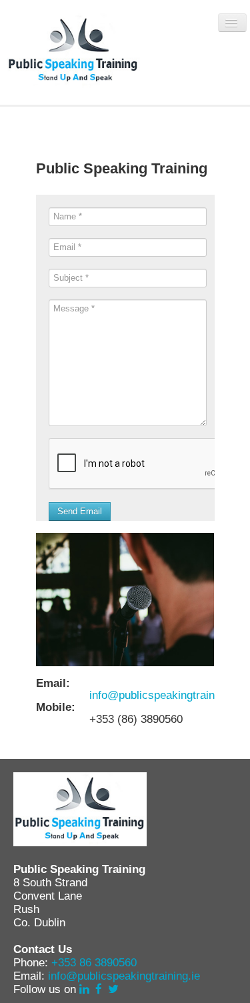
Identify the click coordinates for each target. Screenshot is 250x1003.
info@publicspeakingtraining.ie (165, 695)
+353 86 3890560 (94, 962)
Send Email (79, 511)
